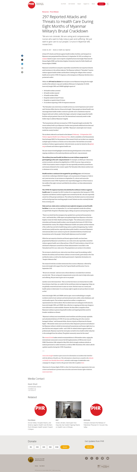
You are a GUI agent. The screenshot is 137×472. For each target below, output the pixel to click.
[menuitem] (86, 458)
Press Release (54, 12)
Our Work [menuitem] (63, 4)
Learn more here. (47, 372)
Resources (45, 12)
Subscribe (89, 447)
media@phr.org (32, 389)
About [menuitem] (93, 4)
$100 (37, 447)
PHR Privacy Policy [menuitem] (56, 470)
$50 (31, 447)
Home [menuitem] (36, 466)
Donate (101, 4)
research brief (49, 337)
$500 (50, 447)
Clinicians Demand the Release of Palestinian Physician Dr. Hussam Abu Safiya (96, 425)
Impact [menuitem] (79, 4)
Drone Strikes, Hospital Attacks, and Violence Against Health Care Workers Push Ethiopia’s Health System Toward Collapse (40, 426)
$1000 (56, 447)
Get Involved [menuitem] (71, 4)
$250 (43, 447)
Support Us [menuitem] (86, 4)
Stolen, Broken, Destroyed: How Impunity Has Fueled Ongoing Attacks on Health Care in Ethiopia (68, 425)
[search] (107, 4)
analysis (44, 58)
